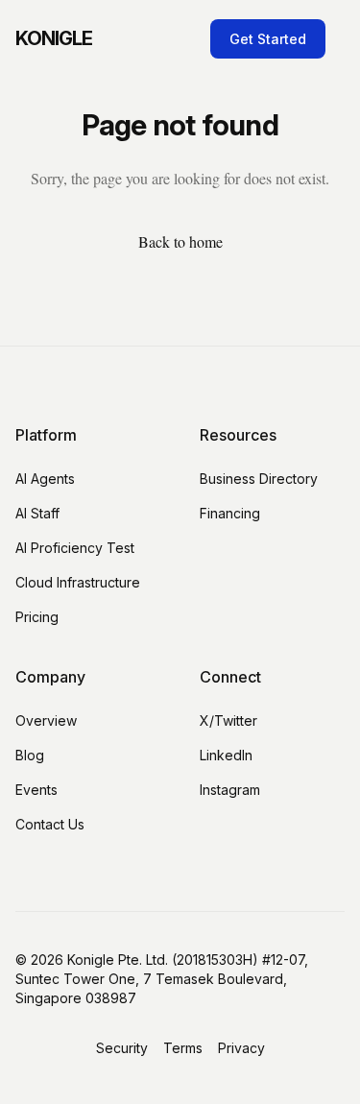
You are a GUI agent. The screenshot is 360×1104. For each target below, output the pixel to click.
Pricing (37, 617)
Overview (46, 720)
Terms (183, 1048)
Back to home (180, 241)
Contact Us (49, 824)
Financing (230, 513)
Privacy (241, 1048)
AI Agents (45, 478)
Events (36, 789)
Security (122, 1048)
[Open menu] (341, 38)
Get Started (267, 39)
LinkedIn (226, 755)
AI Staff (37, 513)
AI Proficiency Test (74, 548)
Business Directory (259, 478)
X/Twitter (228, 720)
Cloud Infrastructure (77, 582)
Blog (29, 755)
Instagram (230, 789)
